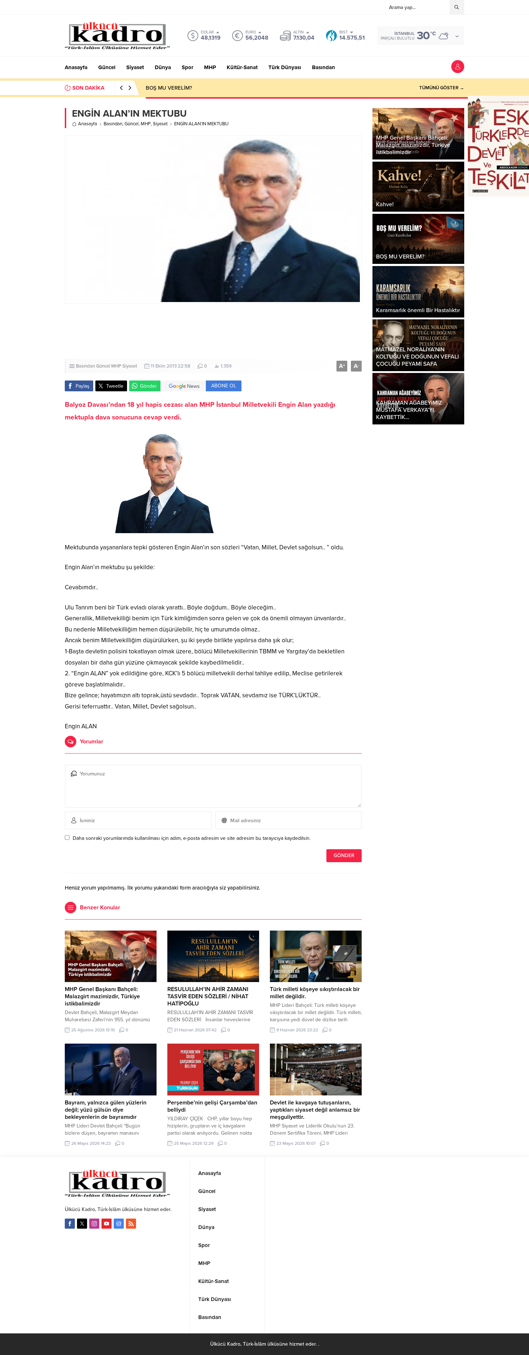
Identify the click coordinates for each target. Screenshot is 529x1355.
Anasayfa (87, 124)
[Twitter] (82, 1224)
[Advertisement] (213, 331)
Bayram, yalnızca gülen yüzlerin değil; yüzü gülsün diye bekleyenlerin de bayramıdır (105, 1110)
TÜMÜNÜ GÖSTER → (441, 88)
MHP (146, 124)
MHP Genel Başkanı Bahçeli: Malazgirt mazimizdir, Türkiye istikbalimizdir (102, 996)
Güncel (132, 124)
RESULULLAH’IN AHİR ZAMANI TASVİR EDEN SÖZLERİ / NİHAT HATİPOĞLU (207, 996)
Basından (113, 124)
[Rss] (131, 1224)
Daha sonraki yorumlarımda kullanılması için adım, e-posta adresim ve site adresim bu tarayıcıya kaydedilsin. (192, 838)
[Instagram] (94, 1224)
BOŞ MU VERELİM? (169, 88)
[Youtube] (106, 1224)
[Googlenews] (119, 1224)
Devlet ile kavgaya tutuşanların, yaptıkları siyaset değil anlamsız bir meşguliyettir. (315, 1110)
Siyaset (160, 124)
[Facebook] (70, 1224)
